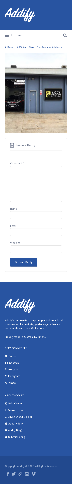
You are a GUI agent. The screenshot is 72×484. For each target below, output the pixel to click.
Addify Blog (15, 430)
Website (15, 242)
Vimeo (12, 382)
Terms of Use (15, 410)
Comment (17, 163)
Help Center (15, 403)
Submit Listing (16, 436)
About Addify (15, 423)
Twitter (13, 356)
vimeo (33, 473)
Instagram (14, 376)
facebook (8, 473)
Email (13, 225)
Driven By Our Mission (20, 416)
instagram (27, 473)
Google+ (13, 369)
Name (13, 208)
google (20, 473)
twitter (13, 473)
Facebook (13, 362)
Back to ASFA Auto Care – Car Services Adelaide (34, 47)
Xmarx (41, 336)
